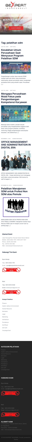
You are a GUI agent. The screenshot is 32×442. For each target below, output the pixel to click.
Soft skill (13, 46)
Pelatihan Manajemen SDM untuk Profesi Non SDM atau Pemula (14, 191)
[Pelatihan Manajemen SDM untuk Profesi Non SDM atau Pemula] (16, 207)
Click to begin (16, 28)
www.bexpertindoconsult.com (14, 245)
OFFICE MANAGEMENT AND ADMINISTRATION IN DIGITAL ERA (16, 144)
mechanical (5, 319)
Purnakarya (5, 322)
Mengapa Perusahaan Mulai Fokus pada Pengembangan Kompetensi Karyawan (14, 98)
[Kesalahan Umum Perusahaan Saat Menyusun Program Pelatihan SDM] (16, 67)
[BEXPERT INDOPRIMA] (16, 5)
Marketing (5, 317)
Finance (4, 303)
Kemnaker (5, 311)
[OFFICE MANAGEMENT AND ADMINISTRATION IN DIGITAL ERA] (16, 160)
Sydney (16, 439)
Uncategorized (6, 330)
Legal (3, 314)
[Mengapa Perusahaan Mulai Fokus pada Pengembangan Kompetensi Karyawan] (16, 113)
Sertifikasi (5, 325)
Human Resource (17, 138)
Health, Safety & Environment (10, 306)
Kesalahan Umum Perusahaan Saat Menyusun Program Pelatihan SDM (12, 54)
